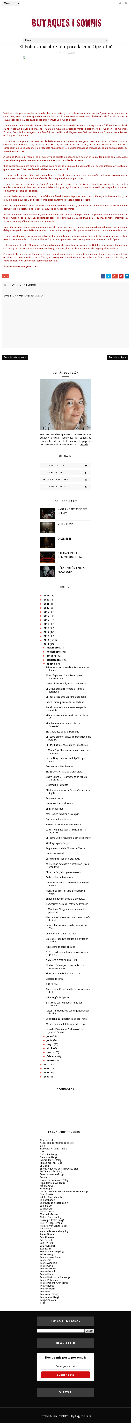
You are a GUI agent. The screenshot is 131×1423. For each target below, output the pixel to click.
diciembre (53, 647)
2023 (47, 595)
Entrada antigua (117, 357)
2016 (47, 624)
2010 (47, 1064)
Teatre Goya (46, 1265)
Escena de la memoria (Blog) (54, 1180)
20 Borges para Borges (58, 843)
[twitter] (119, 3)
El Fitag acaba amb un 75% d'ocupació (66, 696)
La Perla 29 (46, 1205)
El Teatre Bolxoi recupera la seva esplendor (68, 837)
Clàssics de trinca (54, 978)
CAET (43, 1151)
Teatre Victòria (47, 1288)
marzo (51, 1052)
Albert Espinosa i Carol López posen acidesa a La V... (64, 677)
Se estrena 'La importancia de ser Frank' (66, 1018)
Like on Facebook (52, 472)
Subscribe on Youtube (55, 480)
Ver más (84, 444)
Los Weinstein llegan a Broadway (63, 858)
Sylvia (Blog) (46, 1254)
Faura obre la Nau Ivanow (59, 766)
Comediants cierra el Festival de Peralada (67, 904)
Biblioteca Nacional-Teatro (53, 1148)
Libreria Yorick (47, 1211)
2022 (47, 599)
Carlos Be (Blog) (48, 1154)
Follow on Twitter (53, 465)
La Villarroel (46, 1208)
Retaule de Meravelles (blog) (54, 1231)
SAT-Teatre (45, 1248)
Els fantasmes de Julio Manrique (62, 731)
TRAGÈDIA (52, 984)
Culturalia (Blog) (48, 1157)
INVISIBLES (64, 538)
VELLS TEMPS (66, 524)
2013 (47, 636)
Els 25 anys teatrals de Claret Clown (64, 771)
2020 (47, 607)
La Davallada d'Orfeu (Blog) (54, 1203)
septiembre (54, 660)
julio (49, 1036)
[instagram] (125, 3)
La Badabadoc (47, 1200)
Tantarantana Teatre (50, 1257)
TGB (42, 1303)
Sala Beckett (46, 1240)
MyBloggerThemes (81, 1416)
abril (50, 1048)
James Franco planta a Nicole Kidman (65, 702)
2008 (47, 1072)
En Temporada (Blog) (51, 1171)
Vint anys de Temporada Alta (61, 933)
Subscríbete (65, 1374)
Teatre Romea (47, 1285)
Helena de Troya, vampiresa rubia (63, 824)
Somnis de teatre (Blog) (52, 1251)
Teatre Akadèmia (48, 1263)
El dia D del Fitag (54, 808)
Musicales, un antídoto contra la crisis (65, 1024)
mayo (50, 1044)
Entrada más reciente (15, 357)
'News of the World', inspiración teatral (66, 683)
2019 (47, 612)
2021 (47, 603)
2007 (47, 1076)
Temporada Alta (48, 1300)
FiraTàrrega (46, 1188)
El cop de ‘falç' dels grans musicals (63, 872)
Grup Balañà (46, 1194)
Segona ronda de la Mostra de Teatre (65, 848)
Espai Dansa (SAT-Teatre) (53, 1183)
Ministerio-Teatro (49, 1214)
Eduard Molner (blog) (51, 1160)
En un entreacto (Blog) (52, 1174)
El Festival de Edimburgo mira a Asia (64, 973)
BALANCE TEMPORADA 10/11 (62, 960)
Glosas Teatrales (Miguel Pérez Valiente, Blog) (64, 1191)
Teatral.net (45, 1260)
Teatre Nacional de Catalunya (55, 1277)
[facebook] (114, 3)
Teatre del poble (54, 798)
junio (50, 1040)
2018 (47, 615)
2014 (47, 632)
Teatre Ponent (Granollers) (54, 1282)
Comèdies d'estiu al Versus (59, 803)
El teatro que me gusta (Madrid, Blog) (59, 1168)
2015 (47, 628)
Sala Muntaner (47, 1245)
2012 (47, 640)
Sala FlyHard (46, 1242)
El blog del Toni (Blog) (51, 1163)
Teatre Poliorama (49, 1280)
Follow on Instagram (55, 487)
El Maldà (44, 1165)
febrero (52, 1056)
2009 (47, 1068)
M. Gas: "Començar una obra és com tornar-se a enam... (65, 967)
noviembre (53, 651)
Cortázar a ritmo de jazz (58, 819)
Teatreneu (45, 1291)
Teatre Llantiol (47, 1271)
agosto (51, 663)
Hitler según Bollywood (58, 997)
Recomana (45, 1228)
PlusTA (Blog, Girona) (51, 1223)
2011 (47, 644)
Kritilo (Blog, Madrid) (51, 1197)
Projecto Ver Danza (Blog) (53, 1225)
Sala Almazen (47, 1237)
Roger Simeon (47, 1234)
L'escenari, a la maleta (57, 785)
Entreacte (45, 1177)
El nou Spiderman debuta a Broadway (65, 898)
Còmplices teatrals (55, 853)
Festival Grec (46, 1185)
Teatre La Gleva (48, 1268)
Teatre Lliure (46, 1274)
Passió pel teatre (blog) (52, 1220)
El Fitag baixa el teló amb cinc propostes (67, 745)
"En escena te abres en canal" (61, 946)
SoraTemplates (60, 1416)
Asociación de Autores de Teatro (57, 1142)
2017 (47, 620)
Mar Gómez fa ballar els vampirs (62, 814)
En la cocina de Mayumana (60, 877)
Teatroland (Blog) (49, 1294)
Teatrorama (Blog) (49, 1297)
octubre (52, 655)
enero (50, 1060)
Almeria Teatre (47, 1140)
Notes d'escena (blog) (51, 1217)
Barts (42, 1145)
